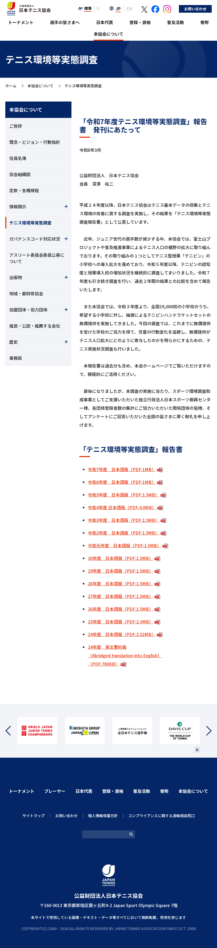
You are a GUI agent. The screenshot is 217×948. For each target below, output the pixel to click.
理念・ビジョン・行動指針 (34, 142)
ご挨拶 (15, 126)
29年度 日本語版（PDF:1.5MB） (120, 571)
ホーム (10, 86)
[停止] (197, 749)
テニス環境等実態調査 (30, 222)
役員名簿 (17, 158)
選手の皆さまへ (65, 22)
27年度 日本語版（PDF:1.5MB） (120, 596)
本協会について (108, 34)
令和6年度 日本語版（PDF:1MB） (122, 482)
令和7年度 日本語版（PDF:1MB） (122, 469)
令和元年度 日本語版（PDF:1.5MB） (124, 545)
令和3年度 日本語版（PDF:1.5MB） (123, 520)
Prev (11, 731)
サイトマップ (33, 815)
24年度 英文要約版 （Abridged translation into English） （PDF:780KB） (125, 655)
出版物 (15, 277)
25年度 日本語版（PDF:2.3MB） (120, 621)
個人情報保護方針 (103, 815)
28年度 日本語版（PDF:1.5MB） (120, 583)
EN (129, 8)
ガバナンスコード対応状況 (34, 239)
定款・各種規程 (24, 190)
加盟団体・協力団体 (28, 309)
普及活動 (175, 22)
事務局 (15, 358)
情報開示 (17, 206)
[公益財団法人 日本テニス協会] (28, 4)
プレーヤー (54, 791)
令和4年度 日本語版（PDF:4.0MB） (122, 507)
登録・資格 (140, 22)
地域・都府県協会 (26, 293)
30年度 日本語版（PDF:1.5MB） (120, 558)
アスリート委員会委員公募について (36, 258)
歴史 (13, 342)
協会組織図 (19, 174)
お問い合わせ (195, 8)
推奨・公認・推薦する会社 (34, 326)
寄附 (204, 22)
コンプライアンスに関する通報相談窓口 (161, 815)
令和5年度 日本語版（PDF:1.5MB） (123, 494)
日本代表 (104, 22)
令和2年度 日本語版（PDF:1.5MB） (123, 533)
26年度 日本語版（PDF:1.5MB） (120, 609)
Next (206, 731)
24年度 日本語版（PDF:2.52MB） (122, 634)
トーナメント (21, 22)
